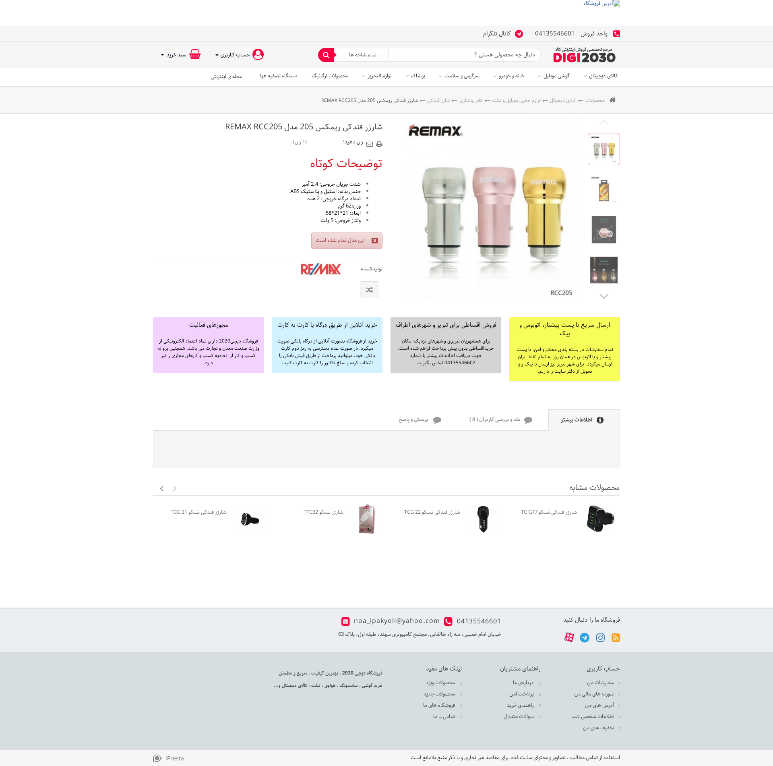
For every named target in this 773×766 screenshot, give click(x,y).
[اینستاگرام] (600, 637)
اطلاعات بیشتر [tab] (577, 420)
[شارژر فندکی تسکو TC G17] (600, 519)
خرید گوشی (371, 685)
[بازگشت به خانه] (612, 100)
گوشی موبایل (557, 76)
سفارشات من (600, 682)
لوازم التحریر (380, 76)
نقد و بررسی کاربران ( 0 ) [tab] (494, 420)
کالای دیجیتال (603, 76)
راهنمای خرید (521, 705)
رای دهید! (353, 142)
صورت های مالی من (594, 694)
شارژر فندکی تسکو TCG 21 (199, 512)
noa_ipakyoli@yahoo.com (397, 621)
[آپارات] (569, 637)
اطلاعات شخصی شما (592, 716)
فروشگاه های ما (439, 705)
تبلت (315, 685)
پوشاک (418, 76)
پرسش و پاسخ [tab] (414, 420)
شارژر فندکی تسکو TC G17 (549, 512)
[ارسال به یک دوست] (371, 141)
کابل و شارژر (471, 100)
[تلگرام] (584, 637)
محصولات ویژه (441, 682)
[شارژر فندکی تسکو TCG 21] (250, 519)
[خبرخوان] (616, 637)
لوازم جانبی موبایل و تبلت (516, 100)
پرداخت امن (522, 694)
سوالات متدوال (519, 716)
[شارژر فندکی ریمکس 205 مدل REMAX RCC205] (604, 149)
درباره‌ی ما (524, 682)
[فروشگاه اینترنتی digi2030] (584, 54)
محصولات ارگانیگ (330, 76)
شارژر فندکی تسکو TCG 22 (432, 512)
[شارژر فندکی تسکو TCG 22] (483, 519)
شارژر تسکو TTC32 (323, 512)
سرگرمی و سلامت (462, 76)
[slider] (325, 142)
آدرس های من (599, 705)
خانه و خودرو (511, 76)
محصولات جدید (440, 694)
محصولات (595, 100)
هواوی (329, 685)
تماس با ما (444, 716)
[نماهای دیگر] (604, 295)
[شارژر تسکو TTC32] (366, 519)
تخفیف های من (598, 728)
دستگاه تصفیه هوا (279, 76)
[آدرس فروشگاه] (386, 13)
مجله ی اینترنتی (226, 76)
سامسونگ (348, 685)
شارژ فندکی (438, 100)
